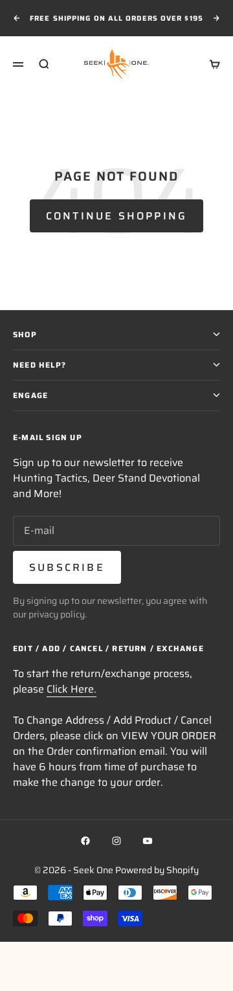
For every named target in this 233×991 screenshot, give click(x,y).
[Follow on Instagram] (116, 841)
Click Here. (71, 689)
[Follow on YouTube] (147, 841)
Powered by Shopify (157, 870)
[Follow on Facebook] (85, 841)
